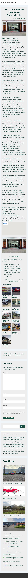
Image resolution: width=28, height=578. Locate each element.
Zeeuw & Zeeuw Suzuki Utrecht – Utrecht (11, 568)
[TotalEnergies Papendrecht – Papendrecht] (14, 536)
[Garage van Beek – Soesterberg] (14, 491)
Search (22, 426)
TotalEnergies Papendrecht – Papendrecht (11, 538)
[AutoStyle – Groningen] (14, 524)
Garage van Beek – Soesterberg (9, 498)
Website (5, 405)
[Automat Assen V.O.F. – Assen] (14, 552)
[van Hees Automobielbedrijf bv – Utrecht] (14, 541)
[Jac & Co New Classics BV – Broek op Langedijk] (14, 473)
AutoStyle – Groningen (7, 533)
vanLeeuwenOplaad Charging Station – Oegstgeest (13, 515)
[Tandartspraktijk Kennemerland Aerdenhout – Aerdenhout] (14, 558)
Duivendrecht (22, 18)
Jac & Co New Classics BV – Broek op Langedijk (12, 483)
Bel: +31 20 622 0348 (14, 256)
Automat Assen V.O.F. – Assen (9, 554)
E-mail (4, 399)
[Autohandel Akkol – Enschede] (14, 546)
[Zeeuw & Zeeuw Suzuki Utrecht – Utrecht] (14, 566)
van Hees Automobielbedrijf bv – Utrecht (11, 543)
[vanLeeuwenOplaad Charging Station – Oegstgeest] (14, 507)
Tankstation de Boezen (8, 2)
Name (4, 393)
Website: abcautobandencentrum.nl (14, 279)
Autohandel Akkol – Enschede (9, 548)
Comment (5, 373)
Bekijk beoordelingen (14, 281)
